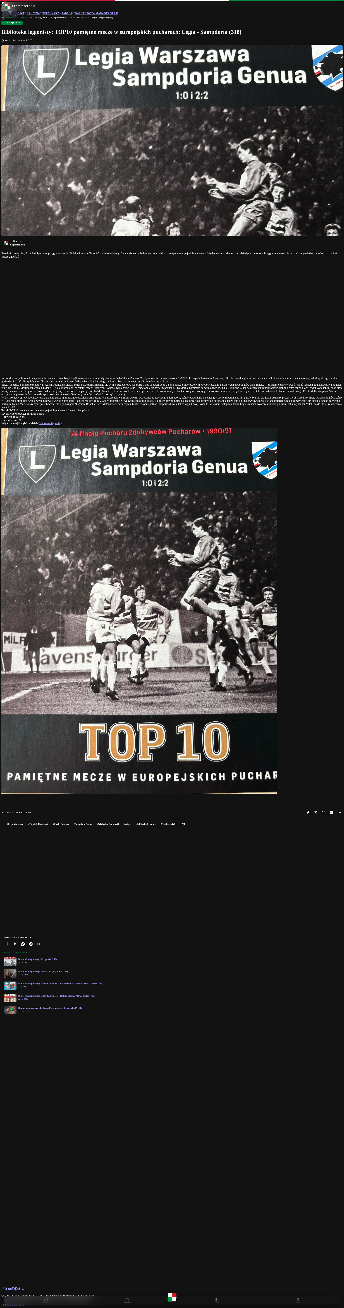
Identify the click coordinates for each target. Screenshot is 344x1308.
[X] (315, 812)
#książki (127, 824)
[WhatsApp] (323, 812)
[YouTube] (9, 1289)
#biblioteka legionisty (146, 824)
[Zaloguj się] (3, 20)
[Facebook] (308, 812)
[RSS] (22, 1289)
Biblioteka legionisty (50, 423)
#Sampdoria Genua (83, 824)
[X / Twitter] (6, 1289)
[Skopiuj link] (339, 812)
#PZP (182, 824)
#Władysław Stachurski (108, 824)
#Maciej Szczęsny (61, 824)
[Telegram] (331, 812)
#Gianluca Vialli (168, 824)
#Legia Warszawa (15, 824)
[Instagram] (12, 1289)
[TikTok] (19, 1289)
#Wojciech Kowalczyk (38, 824)
